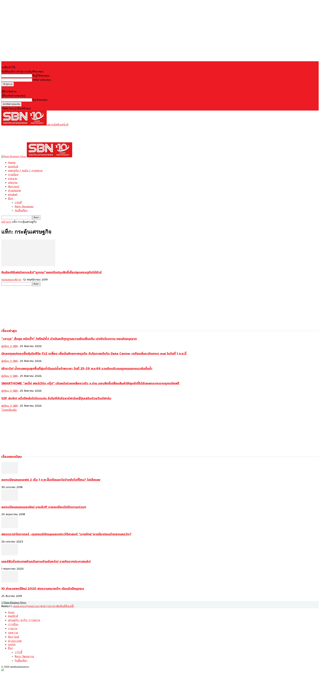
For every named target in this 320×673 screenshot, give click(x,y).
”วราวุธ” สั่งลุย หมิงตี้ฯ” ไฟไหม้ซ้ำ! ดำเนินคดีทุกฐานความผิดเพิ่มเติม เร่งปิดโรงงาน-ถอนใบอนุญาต (69, 338)
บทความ (13, 183)
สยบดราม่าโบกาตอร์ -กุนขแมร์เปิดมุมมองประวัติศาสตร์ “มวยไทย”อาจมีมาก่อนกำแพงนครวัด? (66, 534)
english (13, 195)
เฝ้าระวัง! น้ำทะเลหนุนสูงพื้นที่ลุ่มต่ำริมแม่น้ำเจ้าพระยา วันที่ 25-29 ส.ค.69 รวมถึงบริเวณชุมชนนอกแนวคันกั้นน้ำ (76, 368)
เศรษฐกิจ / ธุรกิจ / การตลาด (25, 171)
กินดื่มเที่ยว (21, 211)
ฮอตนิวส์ (13, 167)
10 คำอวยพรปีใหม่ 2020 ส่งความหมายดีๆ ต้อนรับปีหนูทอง (42, 588)
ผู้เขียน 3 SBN (9, 346)
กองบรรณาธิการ (11, 280)
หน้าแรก (6, 221)
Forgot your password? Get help (18, 87)
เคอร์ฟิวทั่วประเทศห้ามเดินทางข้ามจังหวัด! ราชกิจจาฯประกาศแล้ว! (46, 561)
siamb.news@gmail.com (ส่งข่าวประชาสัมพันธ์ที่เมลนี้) (43, 606)
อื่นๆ (10, 199)
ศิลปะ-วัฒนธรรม (24, 207)
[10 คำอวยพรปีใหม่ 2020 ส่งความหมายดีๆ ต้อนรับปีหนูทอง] (9, 581)
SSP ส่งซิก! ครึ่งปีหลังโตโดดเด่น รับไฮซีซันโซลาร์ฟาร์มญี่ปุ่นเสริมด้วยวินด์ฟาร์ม (56, 398)
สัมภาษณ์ (13, 187)
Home (12, 163)
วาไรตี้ (18, 203)
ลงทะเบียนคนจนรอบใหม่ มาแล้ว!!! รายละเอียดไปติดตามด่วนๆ (43, 507)
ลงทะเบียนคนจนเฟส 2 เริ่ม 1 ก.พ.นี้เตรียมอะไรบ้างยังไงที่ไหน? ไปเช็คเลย (50, 479)
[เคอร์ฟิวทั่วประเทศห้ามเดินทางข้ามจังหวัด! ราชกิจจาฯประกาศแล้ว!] (9, 554)
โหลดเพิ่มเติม (9, 409)
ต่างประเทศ (14, 191)
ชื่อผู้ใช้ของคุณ (41, 75)
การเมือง (13, 175)
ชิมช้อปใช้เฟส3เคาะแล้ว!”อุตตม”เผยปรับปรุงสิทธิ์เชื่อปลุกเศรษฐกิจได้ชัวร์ (51, 272)
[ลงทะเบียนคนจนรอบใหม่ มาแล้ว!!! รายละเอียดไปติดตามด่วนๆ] (9, 500)
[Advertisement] (62, 134)
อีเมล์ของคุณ (39, 99)
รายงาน (12, 179)
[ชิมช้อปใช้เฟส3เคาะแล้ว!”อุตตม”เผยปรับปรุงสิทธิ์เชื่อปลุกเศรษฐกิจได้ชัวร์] (28, 265)
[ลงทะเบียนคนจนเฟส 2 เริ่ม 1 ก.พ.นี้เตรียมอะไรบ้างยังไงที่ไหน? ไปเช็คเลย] (9, 472)
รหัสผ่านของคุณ (41, 79)
